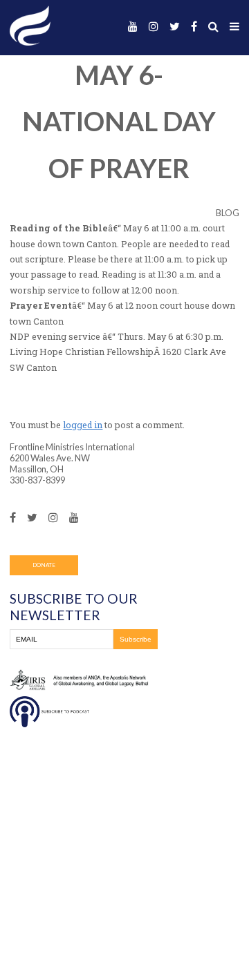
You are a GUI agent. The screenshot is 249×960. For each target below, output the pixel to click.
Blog (227, 212)
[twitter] (174, 26)
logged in (82, 424)
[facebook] (194, 26)
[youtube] (133, 26)
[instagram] (153, 26)
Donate (44, 564)
